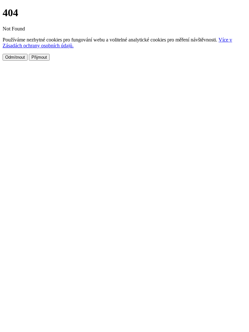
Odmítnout (15, 57)
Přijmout (39, 57)
